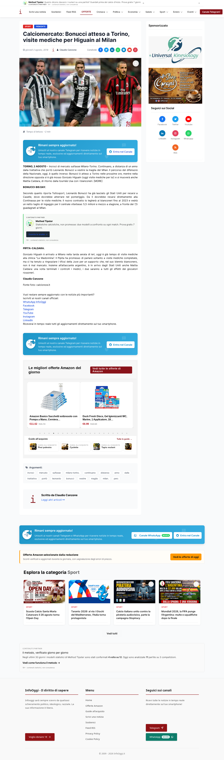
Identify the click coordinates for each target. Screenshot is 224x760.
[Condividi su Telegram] (123, 50)
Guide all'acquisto (94, 711)
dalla (126, 472)
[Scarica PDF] (135, 50)
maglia (94, 478)
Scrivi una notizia (37, 12)
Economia (133, 12)
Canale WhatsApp (154, 535)
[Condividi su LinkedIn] (112, 50)
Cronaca (101, 12)
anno (116, 472)
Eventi (190, 12)
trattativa (32, 478)
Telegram (28, 309)
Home (88, 700)
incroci (30, 472)
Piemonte (40, 26)
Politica (116, 12)
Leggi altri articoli (51, 499)
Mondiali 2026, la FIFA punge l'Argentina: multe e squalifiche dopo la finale (179, 615)
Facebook (28, 305)
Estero (176, 12)
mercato (43, 472)
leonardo (56, 478)
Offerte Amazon (94, 705)
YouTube (28, 312)
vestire (82, 478)
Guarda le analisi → (38, 234)
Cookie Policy (92, 738)
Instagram (29, 316)
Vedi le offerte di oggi (186, 556)
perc (116, 478)
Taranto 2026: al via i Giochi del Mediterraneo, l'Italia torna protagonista (88, 615)
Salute (149, 12)
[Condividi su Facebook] (100, 50)
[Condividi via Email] (129, 50)
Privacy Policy (92, 733)
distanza (105, 472)
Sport (162, 12)
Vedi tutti (112, 633)
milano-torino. (72, 472)
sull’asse (57, 472)
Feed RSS (71, 12)
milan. (106, 478)
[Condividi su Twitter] (106, 50)
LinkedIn (28, 320)
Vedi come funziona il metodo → (41, 662)
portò (44, 478)
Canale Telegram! (211, 12)
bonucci (70, 478)
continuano (90, 472)
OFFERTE (86, 11)
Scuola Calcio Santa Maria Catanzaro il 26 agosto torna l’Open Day (42, 615)
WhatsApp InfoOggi (34, 301)
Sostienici (56, 12)
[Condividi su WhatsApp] (118, 50)
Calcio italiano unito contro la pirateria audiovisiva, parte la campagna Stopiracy (133, 615)
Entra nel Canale (122, 151)
